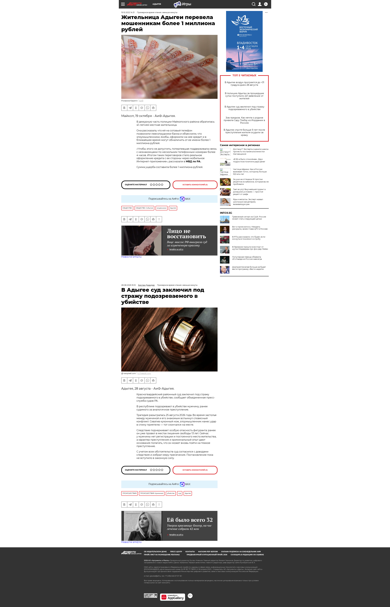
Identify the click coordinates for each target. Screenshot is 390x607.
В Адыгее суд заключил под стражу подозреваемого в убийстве (244, 108)
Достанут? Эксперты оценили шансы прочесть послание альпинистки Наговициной (250, 151)
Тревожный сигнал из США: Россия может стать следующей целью (249, 218)
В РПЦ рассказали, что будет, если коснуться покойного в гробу (248, 238)
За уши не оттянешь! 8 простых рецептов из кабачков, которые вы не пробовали (251, 181)
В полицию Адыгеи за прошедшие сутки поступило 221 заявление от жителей (244, 96)
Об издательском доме (155, 552)
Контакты (190, 552)
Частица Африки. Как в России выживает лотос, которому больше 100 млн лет (250, 171)
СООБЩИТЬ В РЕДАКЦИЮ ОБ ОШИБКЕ (247, 555)
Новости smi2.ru (131, 256)
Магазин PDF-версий (208, 552)
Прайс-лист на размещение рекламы (162, 555)
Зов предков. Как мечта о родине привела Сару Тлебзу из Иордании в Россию (244, 120)
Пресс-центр (176, 552)
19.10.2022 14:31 (128, 12)
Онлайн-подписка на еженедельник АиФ (241, 552)
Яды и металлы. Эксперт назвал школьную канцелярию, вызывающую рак (248, 201)
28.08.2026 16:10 (128, 285)
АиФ (141, 101)
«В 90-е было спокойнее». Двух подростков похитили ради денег (249, 160)
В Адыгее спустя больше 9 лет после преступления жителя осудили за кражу (244, 132)
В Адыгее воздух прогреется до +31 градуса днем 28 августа (244, 83)
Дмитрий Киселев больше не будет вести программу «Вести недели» (249, 268)
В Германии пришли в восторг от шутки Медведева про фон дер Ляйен (250, 248)
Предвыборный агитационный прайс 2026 (207, 555)
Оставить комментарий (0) (195, 185)
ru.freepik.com (144, 373)
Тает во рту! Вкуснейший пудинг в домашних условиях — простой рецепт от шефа (249, 191)
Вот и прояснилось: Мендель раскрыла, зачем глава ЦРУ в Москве (250, 228)
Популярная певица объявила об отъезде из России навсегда (247, 258)
